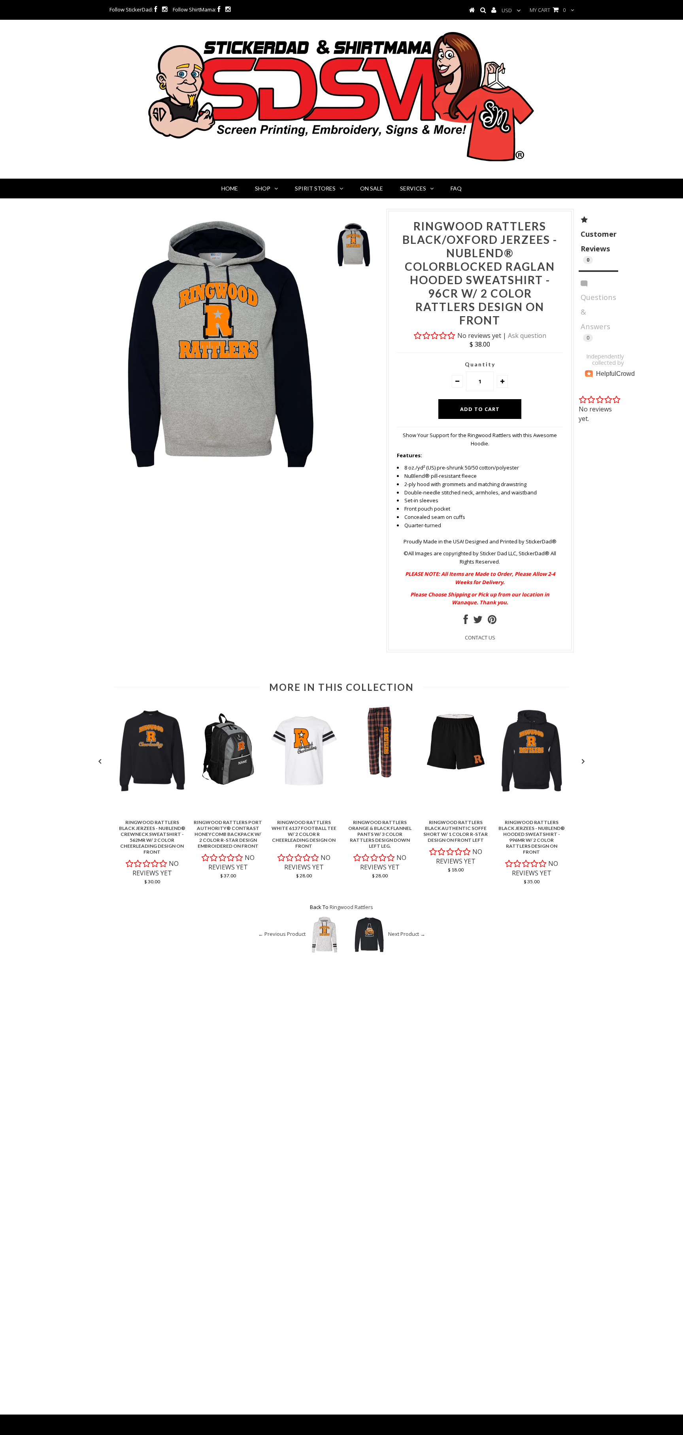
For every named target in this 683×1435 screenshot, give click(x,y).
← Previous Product (282, 934)
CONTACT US (480, 637)
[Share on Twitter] (478, 621)
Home (229, 188)
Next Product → (406, 934)
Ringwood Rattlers (351, 907)
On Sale (371, 188)
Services (413, 188)
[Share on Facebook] (466, 621)
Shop (262, 188)
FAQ (456, 188)
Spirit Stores (315, 188)
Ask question (527, 335)
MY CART (548, 9)
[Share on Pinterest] (492, 621)
